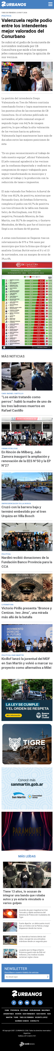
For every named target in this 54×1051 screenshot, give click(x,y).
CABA (7, 1010)
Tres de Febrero (27, 1017)
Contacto (34, 1021)
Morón (18, 1014)
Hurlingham (34, 1010)
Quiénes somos (22, 1021)
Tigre (16, 1017)
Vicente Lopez (41, 1017)
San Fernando (28, 1014)
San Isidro (41, 1014)
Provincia (14, 1010)
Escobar (24, 1010)
